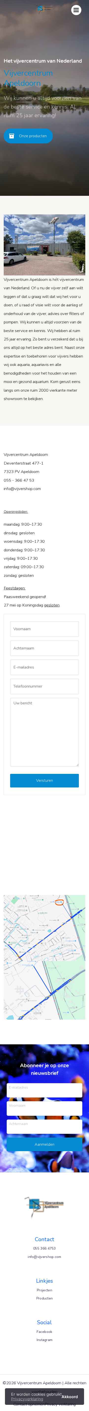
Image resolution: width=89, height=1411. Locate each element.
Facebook (44, 1331)
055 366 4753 (44, 1248)
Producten (44, 1298)
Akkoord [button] (70, 1396)
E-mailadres (18, 1087)
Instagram (45, 1340)
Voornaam (17, 1105)
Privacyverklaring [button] (27, 1398)
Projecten (44, 1290)
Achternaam (18, 1123)
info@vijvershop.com (44, 1256)
